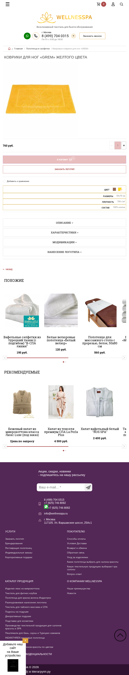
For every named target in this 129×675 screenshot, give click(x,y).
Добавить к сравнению (18, 181)
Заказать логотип (64, 169)
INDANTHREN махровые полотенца (25, 637)
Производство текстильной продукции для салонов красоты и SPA (33, 627)
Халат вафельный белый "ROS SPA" (100, 430)
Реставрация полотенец (18, 548)
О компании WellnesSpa (84, 581)
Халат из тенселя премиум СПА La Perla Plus (61, 432)
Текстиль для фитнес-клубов (21, 593)
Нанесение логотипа (63, 252)
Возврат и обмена (77, 548)
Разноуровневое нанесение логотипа (26, 602)
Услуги (10, 531)
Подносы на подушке (17, 611)
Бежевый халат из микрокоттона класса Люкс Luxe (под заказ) (22, 432)
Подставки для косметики (19, 621)
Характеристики (63, 232)
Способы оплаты (76, 538)
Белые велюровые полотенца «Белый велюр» (61, 340)
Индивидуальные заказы (18, 552)
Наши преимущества (78, 588)
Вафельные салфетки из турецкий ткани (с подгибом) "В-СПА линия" (22, 341)
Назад (9, 269)
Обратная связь (75, 552)
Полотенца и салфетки (38, 48)
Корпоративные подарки (18, 557)
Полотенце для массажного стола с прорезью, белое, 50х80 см (99, 341)
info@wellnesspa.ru (56, 513)
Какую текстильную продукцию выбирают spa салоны (92, 568)
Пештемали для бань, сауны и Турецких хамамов (32, 633)
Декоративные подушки (18, 616)
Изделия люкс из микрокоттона (22, 588)
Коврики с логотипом (16, 642)
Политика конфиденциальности (28, 654)
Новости (71, 593)
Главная (18, 48)
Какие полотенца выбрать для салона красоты (92, 561)
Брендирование (14, 543)
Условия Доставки (77, 543)
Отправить (88, 487)
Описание (63, 222)
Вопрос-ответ (74, 574)
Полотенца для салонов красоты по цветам (29, 647)
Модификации (64, 242)
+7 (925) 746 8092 (55, 503)
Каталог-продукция (19, 581)
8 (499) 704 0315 (55, 36)
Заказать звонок (92, 36)
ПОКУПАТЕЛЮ (76, 531)
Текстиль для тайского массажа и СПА (26, 607)
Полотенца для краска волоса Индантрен (28, 597)
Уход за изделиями (77, 557)
